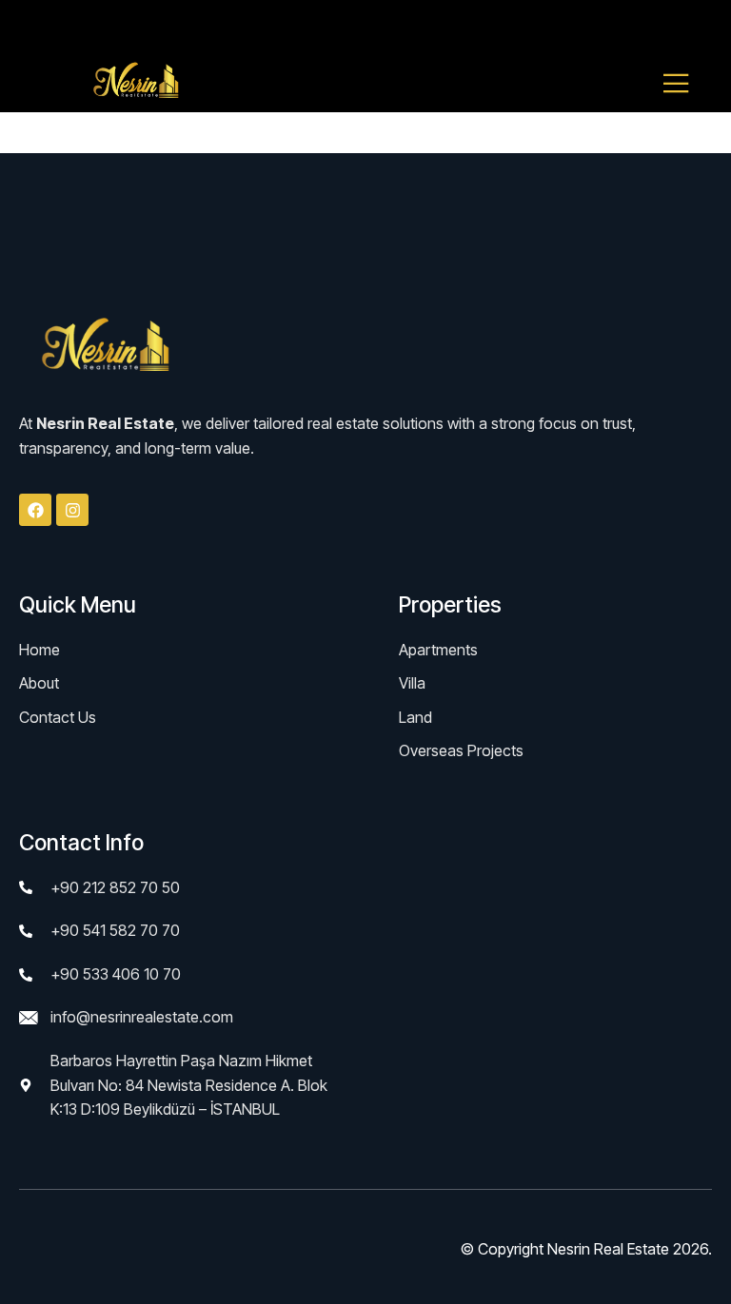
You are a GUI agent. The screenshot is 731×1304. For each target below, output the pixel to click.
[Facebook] (35, 510)
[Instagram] (72, 510)
